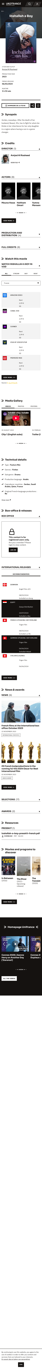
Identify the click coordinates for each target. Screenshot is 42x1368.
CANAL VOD (14, 311)
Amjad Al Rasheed (9, 69)
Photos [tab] (21, 406)
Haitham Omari (21, 204)
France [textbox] (6, 283)
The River (22, 879)
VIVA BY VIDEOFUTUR (18, 342)
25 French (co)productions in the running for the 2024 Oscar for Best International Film (20, 769)
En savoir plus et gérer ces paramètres (16, 1359)
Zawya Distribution (26, 607)
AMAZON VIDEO (16, 295)
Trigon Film (23, 625)
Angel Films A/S (24, 589)
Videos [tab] (8, 406)
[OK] (21, 1364)
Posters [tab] (34, 406)
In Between (7, 878)
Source (4, 383)
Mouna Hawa (8, 203)
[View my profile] (37, 4)
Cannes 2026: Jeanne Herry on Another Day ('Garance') (13, 957)
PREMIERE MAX (16, 358)
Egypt (12, 602)
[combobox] (21, 283)
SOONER (13, 326)
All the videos (9, 978)
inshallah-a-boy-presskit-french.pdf (21, 833)
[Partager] (32, 105)
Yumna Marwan (36, 204)
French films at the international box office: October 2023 (20, 727)
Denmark (14, 585)
